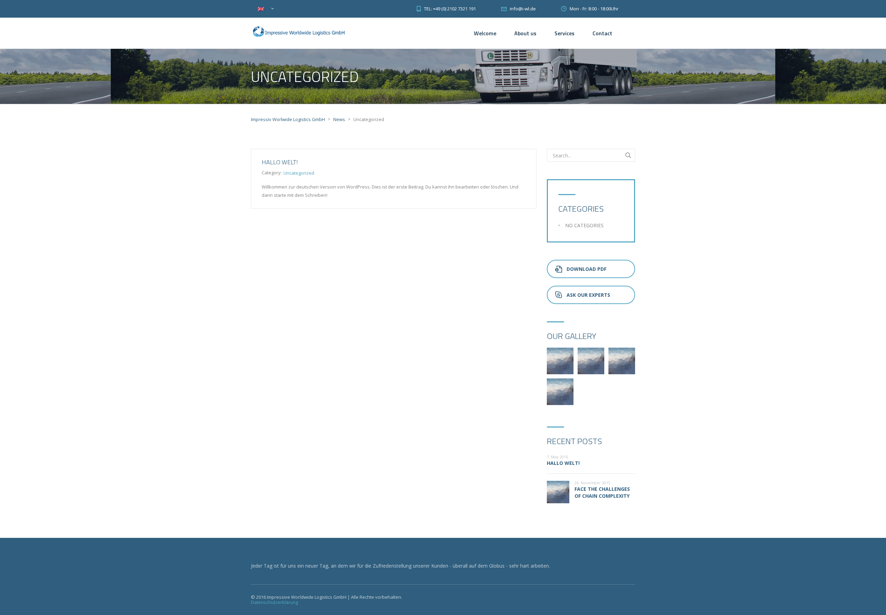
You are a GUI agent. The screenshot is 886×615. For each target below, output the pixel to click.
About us (525, 33)
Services (564, 33)
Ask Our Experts (588, 295)
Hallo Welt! (280, 162)
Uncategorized (298, 173)
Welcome (485, 33)
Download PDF (586, 269)
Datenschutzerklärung (274, 602)
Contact (602, 33)
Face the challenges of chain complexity (602, 492)
